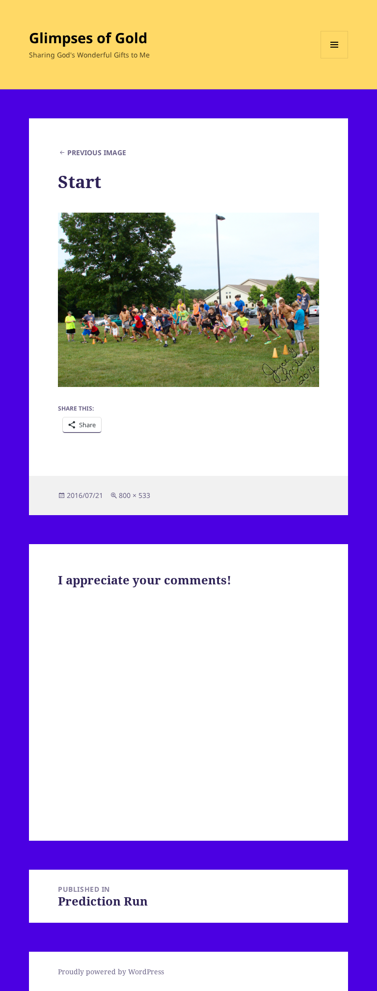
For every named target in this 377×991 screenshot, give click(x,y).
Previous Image (96, 152)
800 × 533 (134, 495)
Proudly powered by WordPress (111, 971)
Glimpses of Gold (88, 37)
